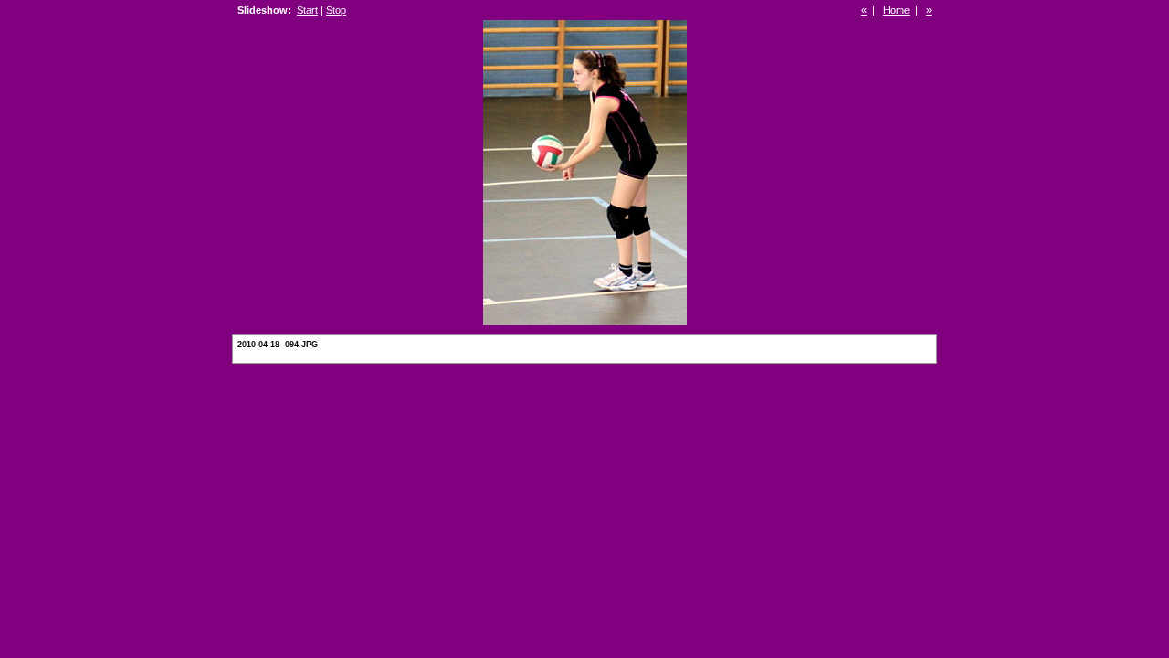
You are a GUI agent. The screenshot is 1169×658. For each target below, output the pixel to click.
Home (896, 10)
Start (307, 10)
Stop (336, 10)
